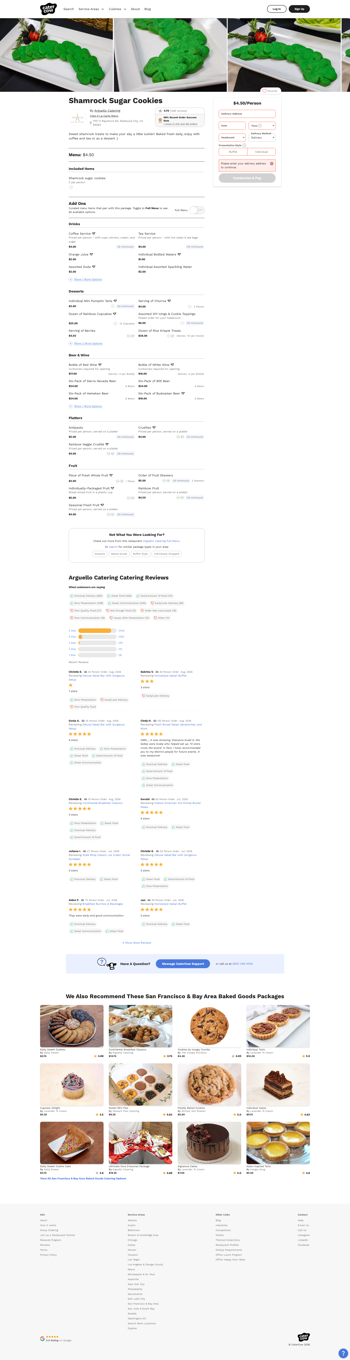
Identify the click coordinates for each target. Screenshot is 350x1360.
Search (68, 9)
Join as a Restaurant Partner (57, 1235)
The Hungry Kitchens (194, 1052)
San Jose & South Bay (141, 1308)
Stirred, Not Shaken (194, 1111)
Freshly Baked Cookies (191, 1108)
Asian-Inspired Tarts (258, 1166)
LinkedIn (303, 1240)
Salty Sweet (51, 1052)
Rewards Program (50, 1240)
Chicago (132, 1240)
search (113, 546)
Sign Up (299, 9)
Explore (132, 1328)
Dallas (131, 1245)
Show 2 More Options (88, 343)
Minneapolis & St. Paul (141, 1274)
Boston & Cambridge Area (143, 1235)
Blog (147, 9)
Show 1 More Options (88, 279)
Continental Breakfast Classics (102, 803)
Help (300, 1220)
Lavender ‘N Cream (261, 1052)
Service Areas (92, 9)
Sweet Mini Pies (118, 1108)
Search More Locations (142, 1323)
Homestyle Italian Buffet (170, 675)
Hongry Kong (257, 1169)
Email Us (303, 1225)
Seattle (132, 1313)
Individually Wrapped (166, 553)
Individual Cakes (256, 1108)
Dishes (220, 1235)
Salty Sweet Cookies (52, 1049)
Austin (131, 1225)
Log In (277, 9)
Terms (43, 1250)
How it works (48, 1225)
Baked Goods (119, 553)
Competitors (223, 1230)
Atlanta (132, 1220)
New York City (136, 1284)
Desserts (100, 553)
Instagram (304, 1235)
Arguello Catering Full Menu (161, 541)
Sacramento (135, 1294)
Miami (131, 1269)
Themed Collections (228, 1240)
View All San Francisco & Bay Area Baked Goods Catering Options (83, 1178)
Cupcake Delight (50, 1108)
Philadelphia (135, 1289)
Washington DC (137, 1318)
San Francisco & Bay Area (143, 1303)
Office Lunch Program (229, 1254)
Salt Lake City (136, 1298)
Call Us (302, 1230)
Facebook (303, 1245)
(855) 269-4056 (242, 963)
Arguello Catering (107, 110)
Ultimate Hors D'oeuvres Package (129, 1166)
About (135, 9)
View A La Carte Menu (104, 115)
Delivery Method (261, 133)
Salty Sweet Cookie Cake (55, 1166)
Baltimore (134, 1230)
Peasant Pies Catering (126, 1111)
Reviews (45, 1245)
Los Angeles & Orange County (145, 1264)
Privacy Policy (48, 1254)
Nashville (133, 1279)
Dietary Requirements (229, 1250)
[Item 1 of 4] (175, 55)
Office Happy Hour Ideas (230, 1259)
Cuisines (118, 9)
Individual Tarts (255, 1049)
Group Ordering (49, 1230)
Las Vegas (134, 1259)
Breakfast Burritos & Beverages (103, 904)
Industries (222, 1225)
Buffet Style (140, 553)
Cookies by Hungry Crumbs (194, 1049)
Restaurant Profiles (227, 1245)
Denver (132, 1250)
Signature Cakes (187, 1166)
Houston (133, 1254)
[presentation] (247, 114)
